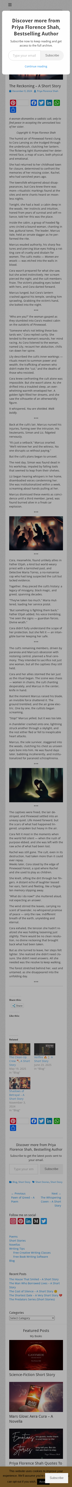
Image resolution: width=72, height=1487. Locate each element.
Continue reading (36, 66)
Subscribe (52, 55)
